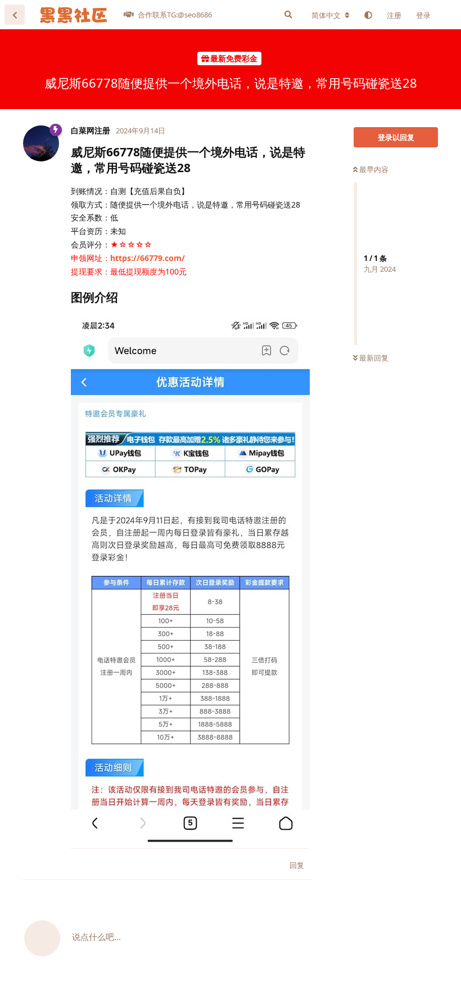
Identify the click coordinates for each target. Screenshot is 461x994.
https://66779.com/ (147, 258)
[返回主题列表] (14, 15)
